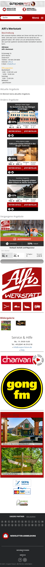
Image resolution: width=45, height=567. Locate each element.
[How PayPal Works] (22, 491)
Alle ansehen (30, 516)
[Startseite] (22, 4)
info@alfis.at (11, 64)
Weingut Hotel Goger (22, 105)
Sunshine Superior (22, 178)
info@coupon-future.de (22, 347)
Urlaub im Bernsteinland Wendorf (15, 444)
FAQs (23, 350)
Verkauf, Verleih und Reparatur (22, 248)
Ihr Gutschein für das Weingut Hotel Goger (22, 108)
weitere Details (14, 131)
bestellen (30, 131)
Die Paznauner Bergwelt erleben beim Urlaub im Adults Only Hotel (22, 181)
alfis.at (10, 62)
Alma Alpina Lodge (22, 141)
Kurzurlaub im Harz (10, 474)
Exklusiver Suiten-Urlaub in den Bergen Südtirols (22, 145)
